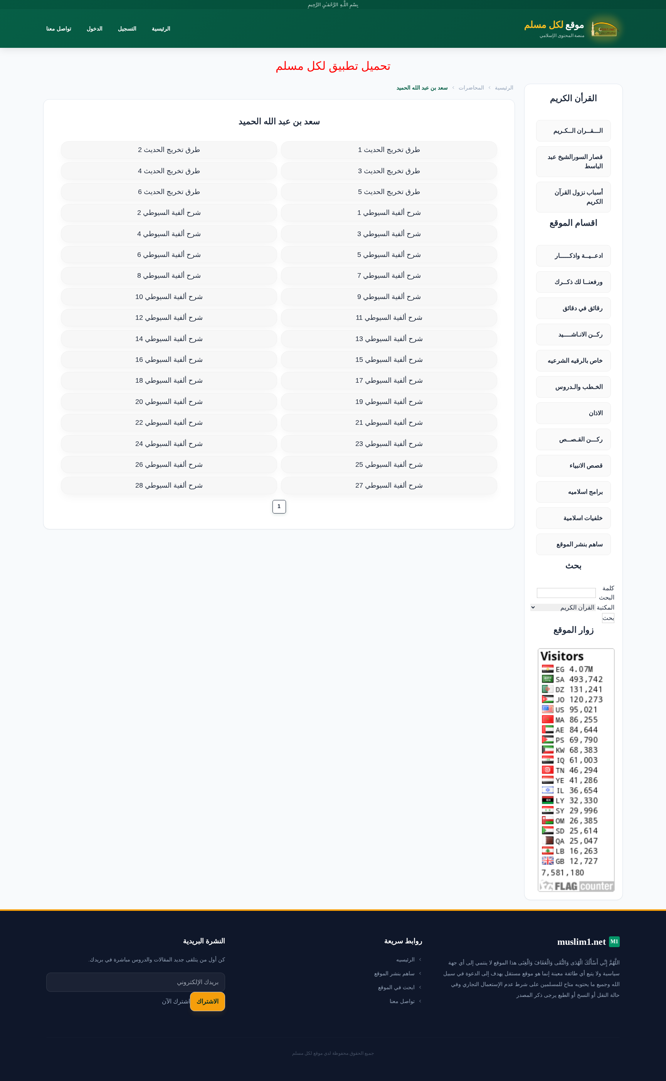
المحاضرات (471, 87)
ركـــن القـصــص (581, 439)
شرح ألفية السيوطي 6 (169, 254)
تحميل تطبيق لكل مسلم (333, 65)
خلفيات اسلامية (583, 518)
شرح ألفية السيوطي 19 (389, 401)
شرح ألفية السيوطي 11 (389, 317)
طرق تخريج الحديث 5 (389, 192)
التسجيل (127, 28)
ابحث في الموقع (396, 987)
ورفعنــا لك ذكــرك (579, 282)
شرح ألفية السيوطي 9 (389, 297)
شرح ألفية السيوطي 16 (169, 359)
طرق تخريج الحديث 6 (169, 192)
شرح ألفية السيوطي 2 (169, 212)
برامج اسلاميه (585, 491)
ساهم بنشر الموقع (580, 544)
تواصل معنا (58, 28)
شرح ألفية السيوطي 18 (169, 380)
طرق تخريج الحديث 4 (169, 171)
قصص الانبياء (586, 465)
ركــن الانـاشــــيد (580, 334)
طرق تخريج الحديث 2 (169, 150)
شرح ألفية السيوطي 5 (389, 254)
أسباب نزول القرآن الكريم (579, 197)
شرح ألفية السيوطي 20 (169, 401)
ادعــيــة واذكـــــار (579, 255)
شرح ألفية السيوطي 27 (389, 485)
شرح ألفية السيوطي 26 (169, 464)
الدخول (95, 28)
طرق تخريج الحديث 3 (389, 171)
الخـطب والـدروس (579, 386)
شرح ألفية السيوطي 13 (389, 339)
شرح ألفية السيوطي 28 (169, 485)
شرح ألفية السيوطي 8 (169, 275)
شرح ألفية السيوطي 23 (389, 444)
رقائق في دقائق (583, 308)
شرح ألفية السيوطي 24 (169, 444)
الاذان (596, 413)
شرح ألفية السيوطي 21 (389, 422)
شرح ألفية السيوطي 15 (389, 359)
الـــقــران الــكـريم (578, 130)
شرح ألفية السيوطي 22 (169, 422)
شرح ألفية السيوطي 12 (169, 317)
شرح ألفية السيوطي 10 (169, 297)
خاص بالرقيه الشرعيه (575, 360)
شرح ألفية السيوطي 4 (169, 234)
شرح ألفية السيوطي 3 (389, 234)
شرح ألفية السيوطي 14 (169, 339)
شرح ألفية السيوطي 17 (389, 380)
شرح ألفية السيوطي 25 (389, 464)
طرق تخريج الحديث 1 (389, 150)
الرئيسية (161, 28)
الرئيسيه (405, 959)
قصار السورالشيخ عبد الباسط (575, 161)
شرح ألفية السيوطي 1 (389, 212)
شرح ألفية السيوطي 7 (389, 275)
